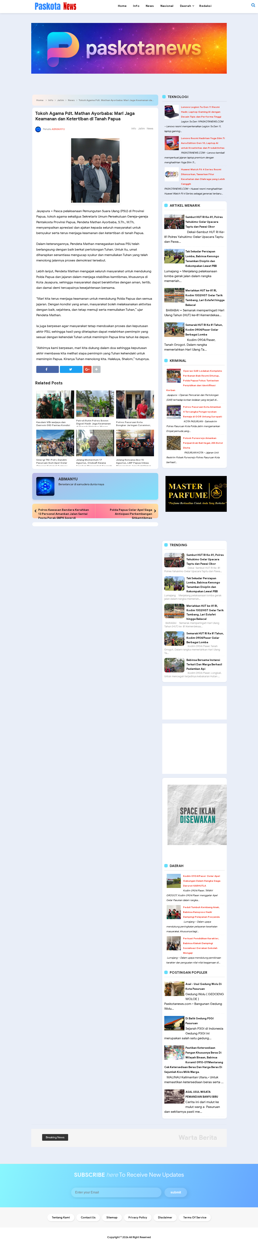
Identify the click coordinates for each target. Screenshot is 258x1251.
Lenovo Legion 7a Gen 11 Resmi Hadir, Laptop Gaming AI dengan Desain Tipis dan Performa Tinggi (201, 111)
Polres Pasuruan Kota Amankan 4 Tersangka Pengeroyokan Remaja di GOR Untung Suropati (202, 411)
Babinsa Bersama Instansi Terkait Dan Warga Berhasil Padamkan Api (204, 664)
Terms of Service (194, 1217)
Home (40, 100)
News (71, 100)
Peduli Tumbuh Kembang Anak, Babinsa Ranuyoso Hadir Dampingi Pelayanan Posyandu (201, 912)
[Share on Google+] (87, 369)
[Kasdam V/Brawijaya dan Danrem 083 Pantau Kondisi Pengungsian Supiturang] (55, 404)
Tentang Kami (61, 1217)
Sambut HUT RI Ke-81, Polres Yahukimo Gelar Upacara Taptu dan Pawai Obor (204, 221)
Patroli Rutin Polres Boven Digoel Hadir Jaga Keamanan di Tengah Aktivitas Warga (93, 423)
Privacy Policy (137, 1217)
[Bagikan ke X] (71, 369)
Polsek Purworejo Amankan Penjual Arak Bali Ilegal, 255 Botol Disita (203, 443)
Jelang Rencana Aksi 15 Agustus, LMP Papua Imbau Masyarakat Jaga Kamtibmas (133, 462)
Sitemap (112, 1217)
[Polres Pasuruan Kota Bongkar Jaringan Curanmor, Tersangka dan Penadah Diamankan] (135, 404)
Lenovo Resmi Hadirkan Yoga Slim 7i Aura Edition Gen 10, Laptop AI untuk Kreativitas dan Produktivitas (203, 143)
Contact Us (88, 1217)
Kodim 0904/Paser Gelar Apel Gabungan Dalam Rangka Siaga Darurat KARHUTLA (201, 880)
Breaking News (55, 1137)
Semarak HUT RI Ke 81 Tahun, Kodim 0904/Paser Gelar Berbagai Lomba (204, 329)
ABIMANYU (68, 479)
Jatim (60, 100)
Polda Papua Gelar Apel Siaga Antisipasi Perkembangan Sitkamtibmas (131, 514)
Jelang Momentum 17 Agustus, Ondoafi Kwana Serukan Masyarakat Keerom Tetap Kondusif (94, 464)
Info (50, 100)
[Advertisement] (194, 702)
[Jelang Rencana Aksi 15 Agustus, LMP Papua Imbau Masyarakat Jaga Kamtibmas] (135, 443)
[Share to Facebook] (47, 369)
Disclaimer (165, 1217)
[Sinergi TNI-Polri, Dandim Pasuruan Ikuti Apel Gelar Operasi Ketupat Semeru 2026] (55, 443)
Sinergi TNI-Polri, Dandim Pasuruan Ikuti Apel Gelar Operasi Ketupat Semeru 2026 (51, 464)
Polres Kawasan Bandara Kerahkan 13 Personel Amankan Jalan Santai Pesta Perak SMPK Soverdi (63, 514)
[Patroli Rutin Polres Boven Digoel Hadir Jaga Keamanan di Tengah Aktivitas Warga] (95, 403)
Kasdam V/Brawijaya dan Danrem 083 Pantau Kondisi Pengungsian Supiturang (53, 425)
